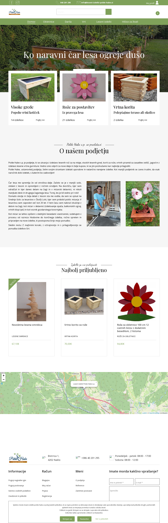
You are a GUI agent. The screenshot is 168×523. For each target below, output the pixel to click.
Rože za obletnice (73, 336)
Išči (109, 12)
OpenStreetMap (154, 413)
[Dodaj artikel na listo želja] (48, 350)
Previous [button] (151, 274)
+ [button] (3, 375)
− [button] (3, 379)
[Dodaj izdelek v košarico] (14, 350)
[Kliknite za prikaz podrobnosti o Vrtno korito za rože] (31, 301)
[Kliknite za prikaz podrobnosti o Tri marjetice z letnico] (136, 301)
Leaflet (144, 413)
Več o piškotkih (101, 519)
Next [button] (157, 274)
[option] (31, 317)
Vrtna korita (18, 336)
